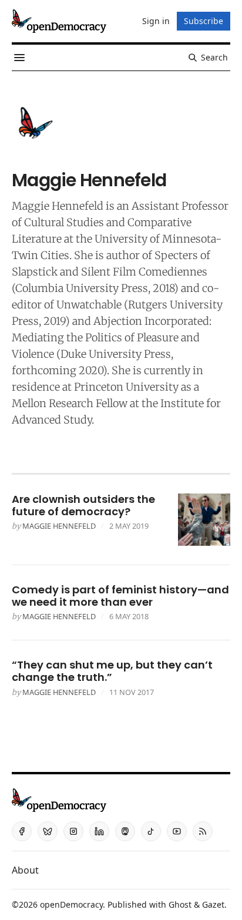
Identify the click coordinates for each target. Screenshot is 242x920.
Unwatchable (89, 304)
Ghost (180, 904)
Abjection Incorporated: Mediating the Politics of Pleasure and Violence (111, 337)
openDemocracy (71, 904)
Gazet (213, 904)
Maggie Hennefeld (59, 526)
